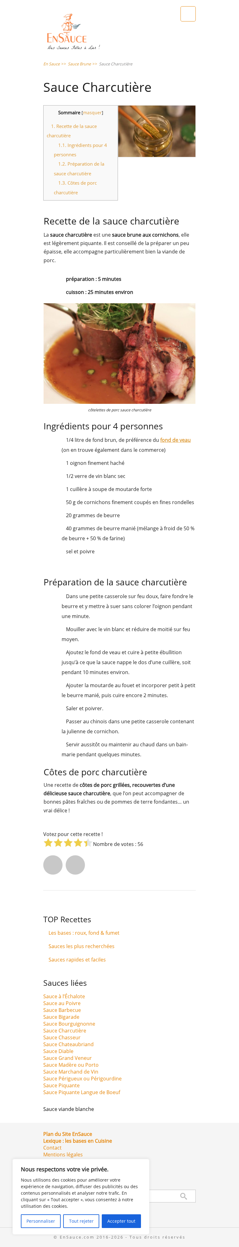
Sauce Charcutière (64, 1030)
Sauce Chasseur (62, 1037)
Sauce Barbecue (62, 1010)
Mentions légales (63, 1154)
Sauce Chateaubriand (68, 1044)
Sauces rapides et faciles (77, 959)
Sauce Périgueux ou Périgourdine (82, 1078)
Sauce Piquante (61, 1085)
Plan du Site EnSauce (67, 1134)
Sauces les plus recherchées (82, 946)
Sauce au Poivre (62, 1003)
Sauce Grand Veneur (67, 1058)
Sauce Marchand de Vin (70, 1071)
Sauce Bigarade (61, 1016)
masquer (92, 113)
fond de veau (175, 440)
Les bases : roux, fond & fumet (84, 932)
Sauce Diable (58, 1051)
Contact (52, 1147)
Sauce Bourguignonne (69, 1023)
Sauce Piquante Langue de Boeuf (81, 1092)
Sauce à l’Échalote (64, 996)
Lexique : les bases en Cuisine (77, 1140)
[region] (80, 1197)
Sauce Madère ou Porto (71, 1064)
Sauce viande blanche (68, 1109)
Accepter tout (121, 1221)
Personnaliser (40, 1221)
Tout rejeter (81, 1221)
